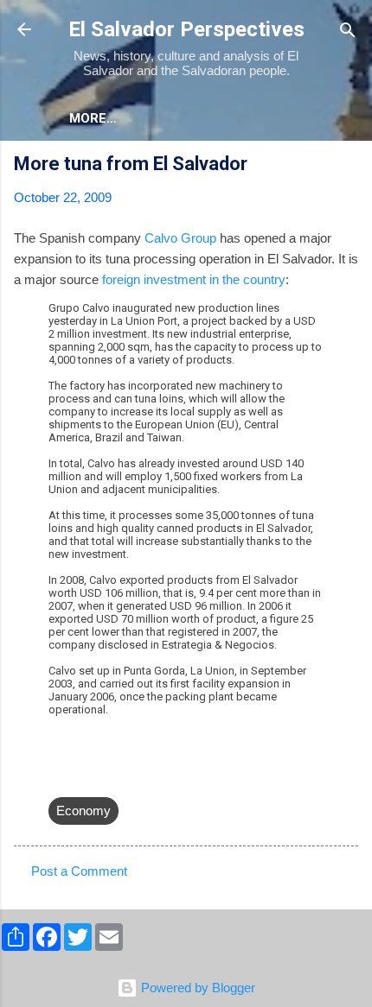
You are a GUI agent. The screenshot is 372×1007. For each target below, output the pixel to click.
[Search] (347, 31)
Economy (83, 810)
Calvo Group (180, 238)
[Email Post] (58, 776)
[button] (347, 166)
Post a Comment (79, 871)
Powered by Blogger (196, 987)
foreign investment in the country (193, 279)
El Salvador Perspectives (186, 29)
